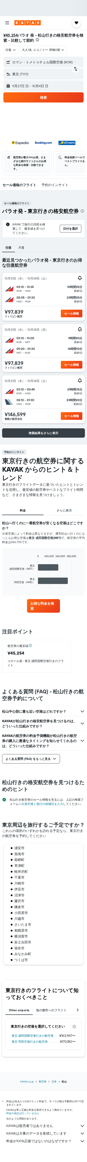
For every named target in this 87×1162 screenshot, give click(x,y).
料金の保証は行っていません (22, 1113)
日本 (54, 1081)
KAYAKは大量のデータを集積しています (36, 1133)
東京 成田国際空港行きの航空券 (33, 1036)
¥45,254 (10, 35)
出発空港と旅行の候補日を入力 (42, 804)
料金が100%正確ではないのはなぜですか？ (39, 1141)
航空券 (42, 1081)
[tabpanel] (43, 559)
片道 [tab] (21, 247)
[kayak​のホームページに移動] (27, 22)
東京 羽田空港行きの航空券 (30, 1042)
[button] (7, 22)
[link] (43, 606)
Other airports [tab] (19, 1010)
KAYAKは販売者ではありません (29, 1126)
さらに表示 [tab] (64, 510)
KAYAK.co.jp (27, 1081)
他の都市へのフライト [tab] (51, 1010)
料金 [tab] (23, 510)
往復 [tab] (8, 247)
